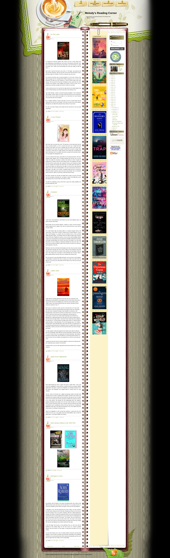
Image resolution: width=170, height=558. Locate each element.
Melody (121, 66)
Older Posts (76, 546)
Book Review (53, 111)
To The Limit (55, 34)
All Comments (116, 45)
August (114, 128)
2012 (112, 95)
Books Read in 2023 (108, 3)
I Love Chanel (55, 117)
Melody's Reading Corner (101, 13)
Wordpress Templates (74, 554)
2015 (112, 90)
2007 (112, 104)
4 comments (60, 264)
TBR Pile (52, 470)
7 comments (60, 540)
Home (80, 3)
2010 (112, 99)
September (114, 112)
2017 (112, 87)
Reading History (122, 3)
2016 (112, 88)
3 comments (60, 111)
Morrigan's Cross (57, 476)
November (114, 109)
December (114, 107)
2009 (112, 100)
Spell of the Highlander (59, 357)
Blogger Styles (89, 554)
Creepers (54, 192)
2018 (112, 85)
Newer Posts (50, 546)
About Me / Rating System (94, 4)
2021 (112, 80)
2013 (112, 94)
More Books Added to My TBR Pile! (63, 423)
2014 (112, 92)
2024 (112, 75)
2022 (112, 78)
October (114, 111)
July (113, 129)
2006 (112, 106)
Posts (114, 42)
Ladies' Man (55, 271)
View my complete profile (120, 69)
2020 (112, 82)
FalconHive (66, 554)
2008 (112, 102)
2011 (112, 97)
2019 (112, 83)
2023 (112, 77)
